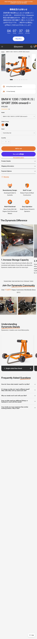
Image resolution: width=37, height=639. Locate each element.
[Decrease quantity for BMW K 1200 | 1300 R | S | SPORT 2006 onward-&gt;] (2, 142)
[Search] (31, 47)
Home (2, 51)
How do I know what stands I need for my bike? (15, 384)
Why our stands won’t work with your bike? (14, 395)
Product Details (6, 161)
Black (6, 124)
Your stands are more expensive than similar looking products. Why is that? (14, 407)
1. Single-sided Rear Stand (13, 368)
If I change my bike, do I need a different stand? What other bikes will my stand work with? (15, 389)
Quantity (3, 138)
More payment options (18, 157)
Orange (2, 124)
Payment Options (6, 171)
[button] (18, 39)
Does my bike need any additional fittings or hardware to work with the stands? (14, 401)
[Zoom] (29, 56)
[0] (34, 47)
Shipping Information (7, 166)
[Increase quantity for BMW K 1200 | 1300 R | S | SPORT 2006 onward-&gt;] (8, 142)
